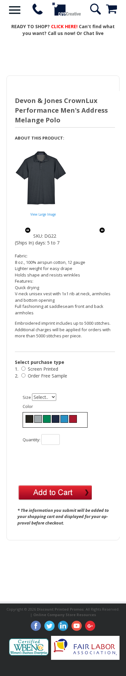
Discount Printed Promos (60, 609)
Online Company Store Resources (64, 614)
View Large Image (43, 214)
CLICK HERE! (64, 26)
